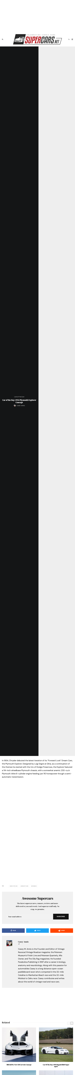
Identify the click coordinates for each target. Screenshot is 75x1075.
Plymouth (34, 886)
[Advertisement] (37, 16)
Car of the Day (19, 397)
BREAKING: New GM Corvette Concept (19, 1065)
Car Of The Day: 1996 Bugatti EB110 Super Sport (56, 1065)
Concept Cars (24, 886)
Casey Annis (21, 405)
